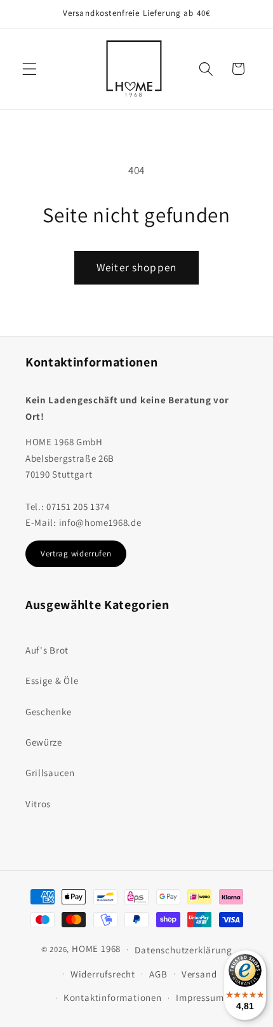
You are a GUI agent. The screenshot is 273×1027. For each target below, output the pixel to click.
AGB (158, 974)
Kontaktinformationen (112, 997)
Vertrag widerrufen (76, 553)
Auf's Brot (47, 650)
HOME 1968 (96, 949)
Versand (199, 974)
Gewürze (43, 742)
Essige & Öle (51, 681)
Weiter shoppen (136, 267)
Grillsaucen (50, 773)
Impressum (199, 997)
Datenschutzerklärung (183, 950)
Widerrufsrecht (102, 974)
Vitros (38, 804)
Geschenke (48, 712)
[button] (29, 69)
